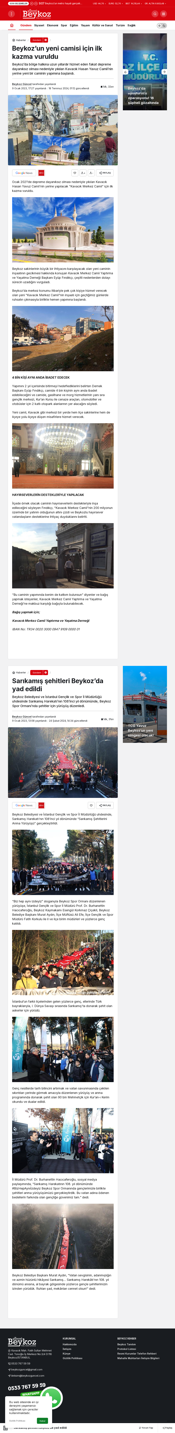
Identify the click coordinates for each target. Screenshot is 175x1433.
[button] (163, 13)
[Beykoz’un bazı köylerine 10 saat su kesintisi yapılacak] (145, 71)
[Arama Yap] (155, 13)
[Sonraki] (36, 3)
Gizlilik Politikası (17, 1420)
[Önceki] (32, 3)
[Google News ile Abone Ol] (24, 173)
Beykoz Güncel (22, 84)
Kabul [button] (42, 1421)
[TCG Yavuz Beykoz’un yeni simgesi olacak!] (145, 704)
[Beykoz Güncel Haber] (37, 13)
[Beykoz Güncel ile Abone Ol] (41, 173)
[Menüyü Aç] (11, 13)
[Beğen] (74, 172)
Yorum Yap (147, 1427)
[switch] (162, 25)
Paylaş (168, 1427)
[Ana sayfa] (12, 25)
